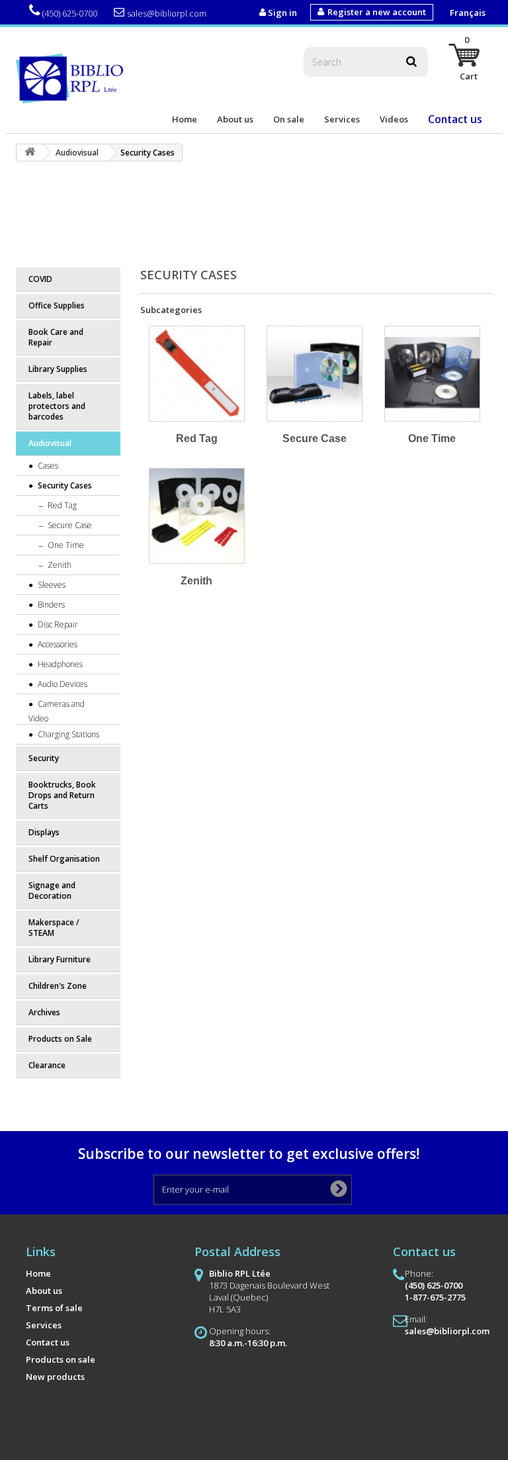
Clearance (46, 1065)
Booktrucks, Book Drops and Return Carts (62, 795)
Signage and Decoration (51, 890)
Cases (47, 465)
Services (342, 119)
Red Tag (61, 505)
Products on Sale (60, 1038)
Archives (44, 1012)
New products (55, 1377)
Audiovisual (49, 443)
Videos (394, 119)
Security (43, 758)
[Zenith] (197, 516)
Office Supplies (56, 305)
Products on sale (60, 1359)
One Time (65, 545)
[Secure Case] (314, 374)
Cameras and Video (56, 711)
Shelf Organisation (64, 858)
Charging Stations (67, 734)
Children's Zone (57, 985)
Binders (50, 604)
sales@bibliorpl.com (166, 13)
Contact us (455, 119)
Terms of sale (54, 1308)
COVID (40, 279)
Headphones (59, 664)
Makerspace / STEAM (53, 927)
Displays (44, 832)
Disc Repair (57, 624)
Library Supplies (57, 369)
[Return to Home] (29, 152)
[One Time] (432, 374)
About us (235, 119)
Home (184, 119)
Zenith (58, 564)
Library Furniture (59, 959)
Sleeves (50, 584)
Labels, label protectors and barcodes (56, 406)
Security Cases (64, 485)
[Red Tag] (197, 374)
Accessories (56, 644)
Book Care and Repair (55, 337)
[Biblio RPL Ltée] (72, 77)
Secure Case (69, 525)
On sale (288, 119)
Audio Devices (61, 684)
